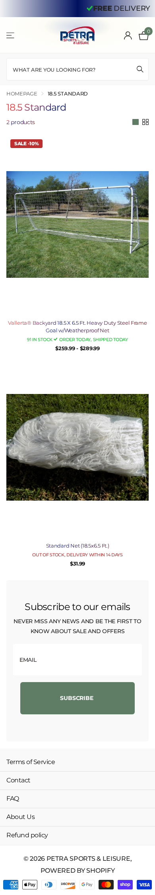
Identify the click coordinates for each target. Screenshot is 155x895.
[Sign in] (128, 35)
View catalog (10, 35)
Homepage (21, 93)
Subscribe (77, 698)
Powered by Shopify (78, 870)
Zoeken (140, 69)
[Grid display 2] (145, 122)
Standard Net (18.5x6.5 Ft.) (77, 545)
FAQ (12, 798)
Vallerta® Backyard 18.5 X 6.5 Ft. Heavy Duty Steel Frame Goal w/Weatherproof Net (77, 326)
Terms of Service (30, 762)
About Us (20, 817)
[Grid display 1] (135, 122)
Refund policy (27, 835)
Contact (18, 780)
